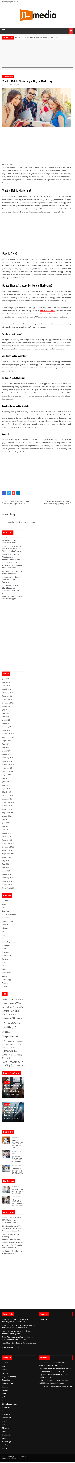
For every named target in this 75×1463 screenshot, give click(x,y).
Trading (5, 983)
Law (3, 962)
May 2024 (6, 747)
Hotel (4, 949)
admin (6, 85)
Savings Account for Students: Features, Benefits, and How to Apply (12, 596)
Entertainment (7, 921)
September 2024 (8, 737)
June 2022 (6, 823)
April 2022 (6, 830)
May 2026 (6, 682)
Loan (4, 969)
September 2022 (8, 813)
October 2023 (7, 768)
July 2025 (5, 710)
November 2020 (8, 888)
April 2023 (6, 789)
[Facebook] (4, 493)
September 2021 (8, 854)
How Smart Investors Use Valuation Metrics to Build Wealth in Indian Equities (11, 548)
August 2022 (7, 816)
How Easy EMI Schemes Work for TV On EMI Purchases (11, 579)
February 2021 (7, 878)
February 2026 (7, 693)
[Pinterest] (13, 493)
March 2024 (6, 754)
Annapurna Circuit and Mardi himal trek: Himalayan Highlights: (10, 588)
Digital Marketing (8, 76)
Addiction (6, 901)
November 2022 (8, 806)
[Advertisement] (37, 54)
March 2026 (6, 689)
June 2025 (5, 713)
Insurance (6, 952)
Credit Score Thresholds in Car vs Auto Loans (19, 1343)
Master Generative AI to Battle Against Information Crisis (17, 1191)
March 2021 (6, 874)
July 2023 (5, 778)
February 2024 (7, 758)
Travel (4, 986)
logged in (18, 522)
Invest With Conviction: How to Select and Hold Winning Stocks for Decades (12, 565)
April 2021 (6, 871)
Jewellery (5, 959)
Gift (3, 935)
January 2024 (7, 761)
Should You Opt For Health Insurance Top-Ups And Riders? (36, 38)
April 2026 (6, 686)
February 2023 (7, 795)
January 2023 (7, 799)
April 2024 (6, 751)
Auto (4, 904)
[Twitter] (9, 493)
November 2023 (8, 765)
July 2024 (5, 744)
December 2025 (8, 699)
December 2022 (8, 802)
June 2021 (5, 864)
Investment (6, 956)
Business (5, 911)
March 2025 (6, 723)
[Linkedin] (18, 493)
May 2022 (6, 826)
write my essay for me (10, 1347)
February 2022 (7, 837)
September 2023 (8, 771)
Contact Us (43, 1319)
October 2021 (7, 850)
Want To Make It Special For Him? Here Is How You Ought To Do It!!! (18, 502)
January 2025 (7, 730)
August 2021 (6, 857)
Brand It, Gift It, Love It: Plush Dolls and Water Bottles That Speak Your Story (17, 1143)
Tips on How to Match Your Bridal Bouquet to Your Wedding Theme (17, 1158)
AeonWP (13, 1458)
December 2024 (8, 734)
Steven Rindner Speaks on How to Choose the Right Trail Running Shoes (17, 1171)
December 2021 (8, 843)
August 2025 (6, 706)
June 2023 (5, 782)
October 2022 (7, 809)
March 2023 (6, 792)
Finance (5, 928)
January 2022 (7, 840)
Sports (4, 976)
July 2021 (5, 861)
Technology (6, 980)
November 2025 (8, 703)
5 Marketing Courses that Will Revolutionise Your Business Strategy (17, 1202)
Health (4, 938)
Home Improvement (9, 942)
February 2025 (7, 727)
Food (4, 932)
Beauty (4, 908)
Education (6, 918)
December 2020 (8, 885)
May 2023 (5, 785)
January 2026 (7, 696)
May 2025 (5, 717)
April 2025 (6, 720)
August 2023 (6, 775)
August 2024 (7, 741)
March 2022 (6, 833)
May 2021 (5, 867)
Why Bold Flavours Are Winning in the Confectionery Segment (11, 557)
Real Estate (6, 973)
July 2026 (5, 679)
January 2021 (7, 881)
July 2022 (5, 819)
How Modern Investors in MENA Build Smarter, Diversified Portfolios (11, 540)
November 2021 (8, 847)
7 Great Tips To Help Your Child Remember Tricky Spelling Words (56, 502)
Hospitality (6, 945)
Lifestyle (5, 966)
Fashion (5, 925)
